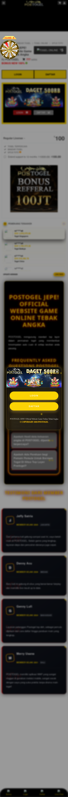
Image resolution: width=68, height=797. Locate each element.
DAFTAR (34, 406)
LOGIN (34, 395)
